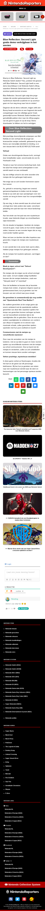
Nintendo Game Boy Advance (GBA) (17, 692)
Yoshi (7, 770)
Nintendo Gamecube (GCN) (14, 688)
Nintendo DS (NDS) (11, 684)
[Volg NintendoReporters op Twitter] (17, 899)
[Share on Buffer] (29, 385)
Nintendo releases (11, 636)
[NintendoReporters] (22, 5)
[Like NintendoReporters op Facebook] (11, 899)
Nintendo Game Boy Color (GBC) (16, 696)
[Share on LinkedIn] (11, 385)
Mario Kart (9, 735)
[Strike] (15, 579)
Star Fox (8, 781)
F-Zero (7, 793)
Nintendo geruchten (12, 632)
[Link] (27, 579)
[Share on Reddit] (17, 385)
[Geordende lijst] (18, 579)
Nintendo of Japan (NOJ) (13, 821)
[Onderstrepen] (12, 579)
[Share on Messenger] (34, 379)
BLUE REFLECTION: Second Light (24, 34)
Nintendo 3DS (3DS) (12, 677)
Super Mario (9, 731)
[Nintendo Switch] (22, 17)
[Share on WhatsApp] (16, 379)
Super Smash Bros (11, 758)
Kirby (7, 762)
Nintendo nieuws (11, 629)
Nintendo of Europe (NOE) (13, 813)
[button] (22, 8)
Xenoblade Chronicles (12, 785)
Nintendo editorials (11, 644)
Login (9, 564)
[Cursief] (9, 579)
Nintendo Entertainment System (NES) (18, 712)
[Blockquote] (24, 579)
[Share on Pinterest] (23, 385)
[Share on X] (22, 379)
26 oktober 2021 (10, 49)
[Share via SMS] (35, 385)
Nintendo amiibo (10, 718)
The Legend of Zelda (12, 746)
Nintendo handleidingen (13, 640)
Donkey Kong (10, 750)
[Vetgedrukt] (7, 579)
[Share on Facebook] (28, 379)
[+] (30, 579)
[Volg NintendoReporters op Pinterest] (24, 899)
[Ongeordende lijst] (21, 579)
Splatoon (8, 766)
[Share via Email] (23, 391)
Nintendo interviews (12, 648)
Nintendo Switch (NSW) (13, 669)
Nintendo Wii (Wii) (11, 680)
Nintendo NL (9, 809)
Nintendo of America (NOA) (14, 817)
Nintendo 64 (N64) (11, 700)
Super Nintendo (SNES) (13, 704)
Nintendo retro (10, 652)
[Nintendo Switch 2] (7, 17)
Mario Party (9, 739)
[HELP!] (31, 899)
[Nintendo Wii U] (36, 17)
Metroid (8, 774)
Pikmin (7, 789)
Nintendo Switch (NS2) (13, 665)
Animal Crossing (11, 754)
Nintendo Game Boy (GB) (14, 708)
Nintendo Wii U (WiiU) (12, 673)
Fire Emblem (9, 778)
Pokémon (8, 743)
